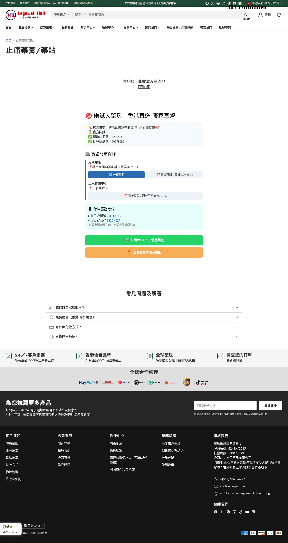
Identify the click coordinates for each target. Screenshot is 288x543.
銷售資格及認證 (173, 451)
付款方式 (12, 465)
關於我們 (64, 444)
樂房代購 (168, 458)
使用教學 (168, 465)
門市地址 (116, 444)
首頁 (8, 41)
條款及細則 (13, 479)
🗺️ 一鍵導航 (116, 174)
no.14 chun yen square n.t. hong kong (245, 493)
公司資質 (64, 458)
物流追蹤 (12, 472)
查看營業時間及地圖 (144, 252)
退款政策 (12, 451)
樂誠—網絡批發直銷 (35, 533)
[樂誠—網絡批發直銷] (25, 15)
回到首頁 (144, 87)
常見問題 (64, 465)
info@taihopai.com (232, 486)
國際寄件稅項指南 (122, 469)
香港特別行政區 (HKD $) (26, 526)
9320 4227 (113, 220)
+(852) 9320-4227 (232, 479)
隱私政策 (12, 458)
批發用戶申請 (171, 444)
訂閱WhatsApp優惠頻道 (144, 240)
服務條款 (12, 444)
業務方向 (64, 451)
